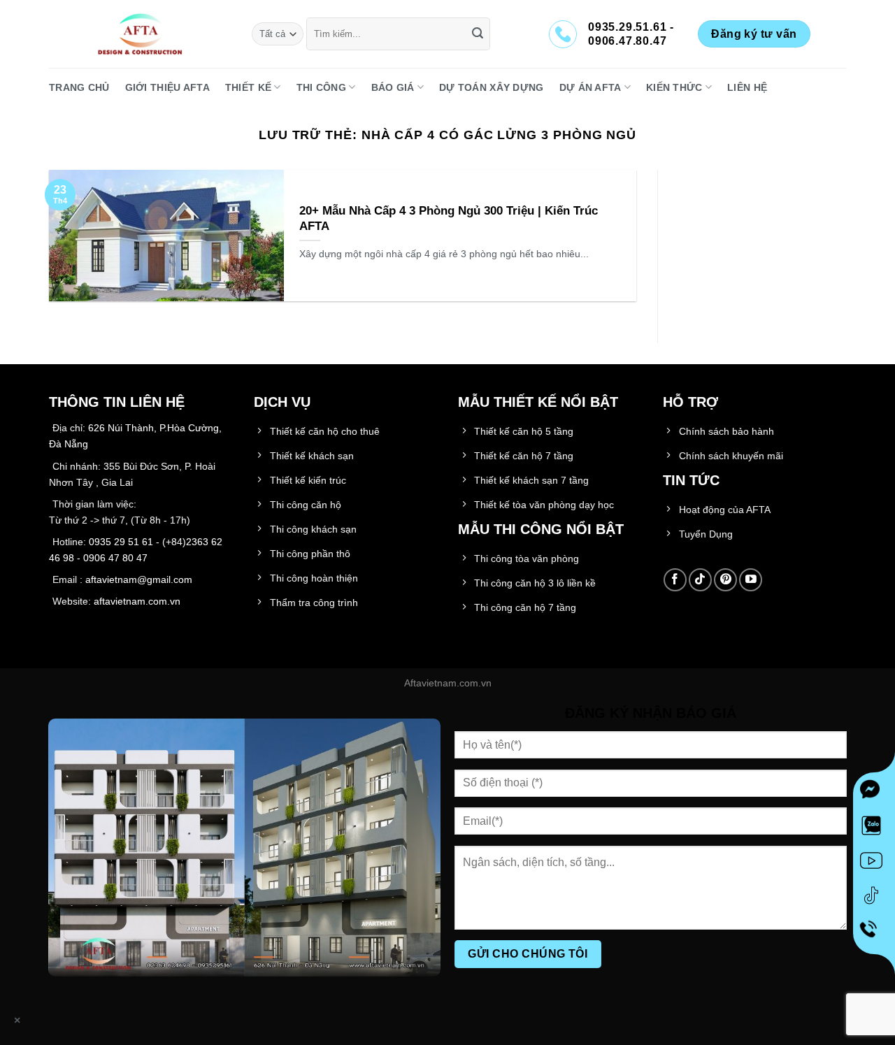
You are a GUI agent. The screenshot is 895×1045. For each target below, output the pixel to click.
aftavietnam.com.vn (137, 601)
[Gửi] (477, 34)
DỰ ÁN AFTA (590, 87)
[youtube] (874, 863)
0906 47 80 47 (115, 557)
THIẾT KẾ (248, 87)
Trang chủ (79, 87)
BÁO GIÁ (393, 87)
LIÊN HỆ (747, 87)
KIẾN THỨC (674, 87)
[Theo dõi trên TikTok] (700, 579)
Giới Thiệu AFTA (167, 87)
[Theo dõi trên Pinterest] (725, 579)
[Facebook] (874, 793)
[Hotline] (873, 933)
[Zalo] (874, 828)
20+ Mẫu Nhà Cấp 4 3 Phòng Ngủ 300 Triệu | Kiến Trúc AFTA (448, 218)
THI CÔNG (321, 87)
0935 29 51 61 (121, 541)
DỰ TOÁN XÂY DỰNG (491, 87)
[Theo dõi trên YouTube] (750, 579)
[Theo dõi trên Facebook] (675, 579)
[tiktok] (874, 898)
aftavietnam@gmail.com (138, 579)
